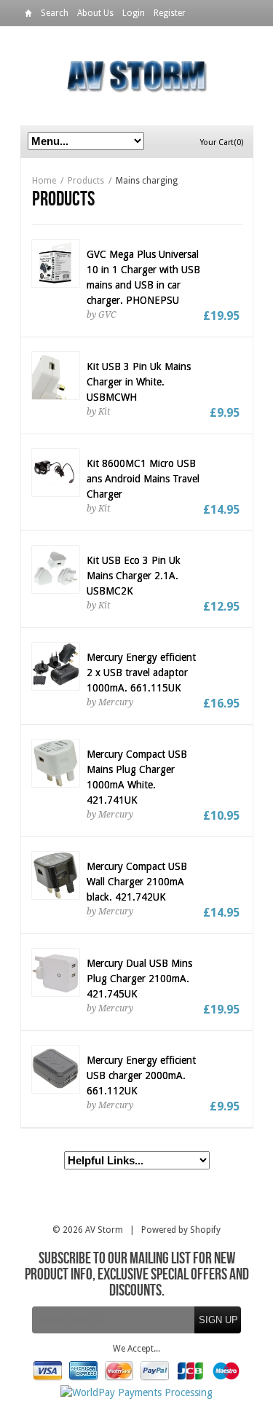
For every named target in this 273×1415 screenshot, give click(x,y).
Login (133, 13)
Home (28, 15)
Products (86, 181)
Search (54, 13)
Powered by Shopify (181, 1230)
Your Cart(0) (221, 142)
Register (170, 13)
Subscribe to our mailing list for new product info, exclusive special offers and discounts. (137, 1275)
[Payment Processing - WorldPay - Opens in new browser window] (136, 1392)
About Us (95, 13)
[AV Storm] (137, 75)
